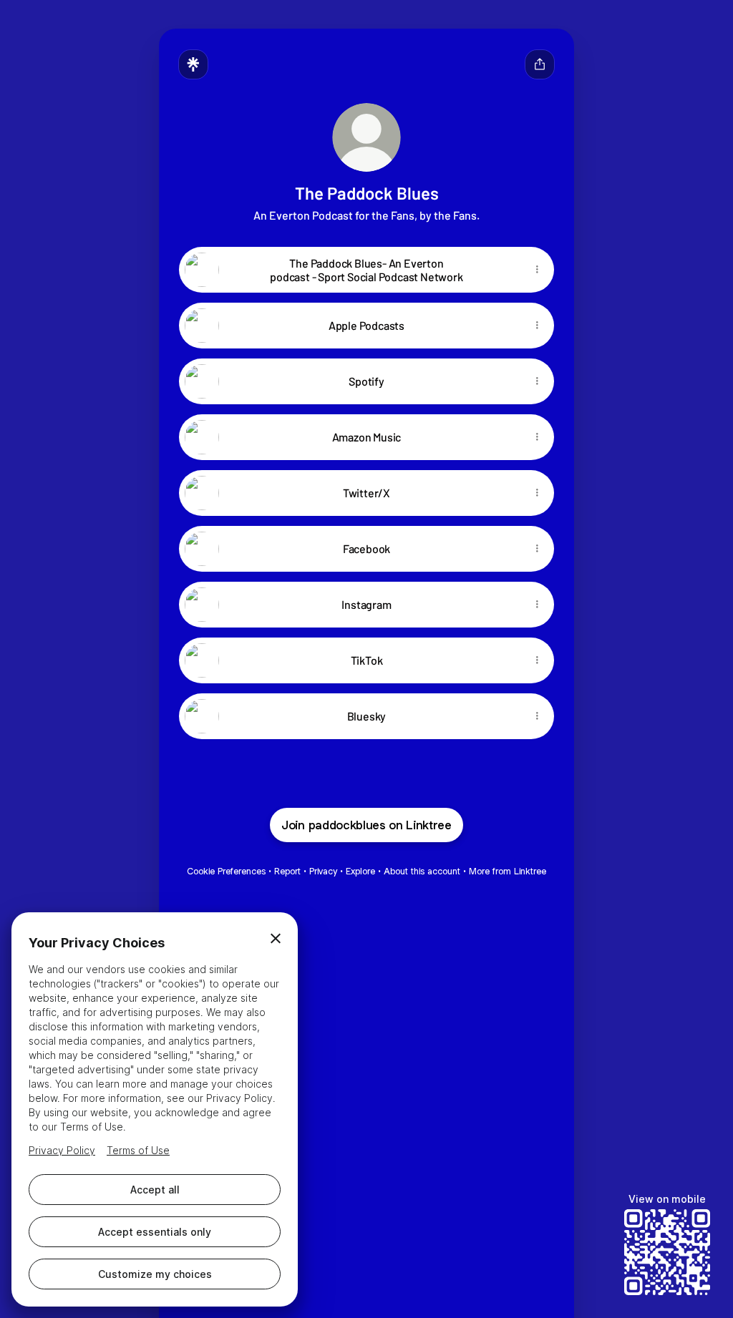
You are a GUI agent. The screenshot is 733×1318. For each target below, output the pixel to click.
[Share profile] (539, 64)
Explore (360, 871)
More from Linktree (507, 871)
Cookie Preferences (226, 871)
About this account (422, 871)
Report (287, 871)
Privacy (323, 871)
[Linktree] (193, 64)
